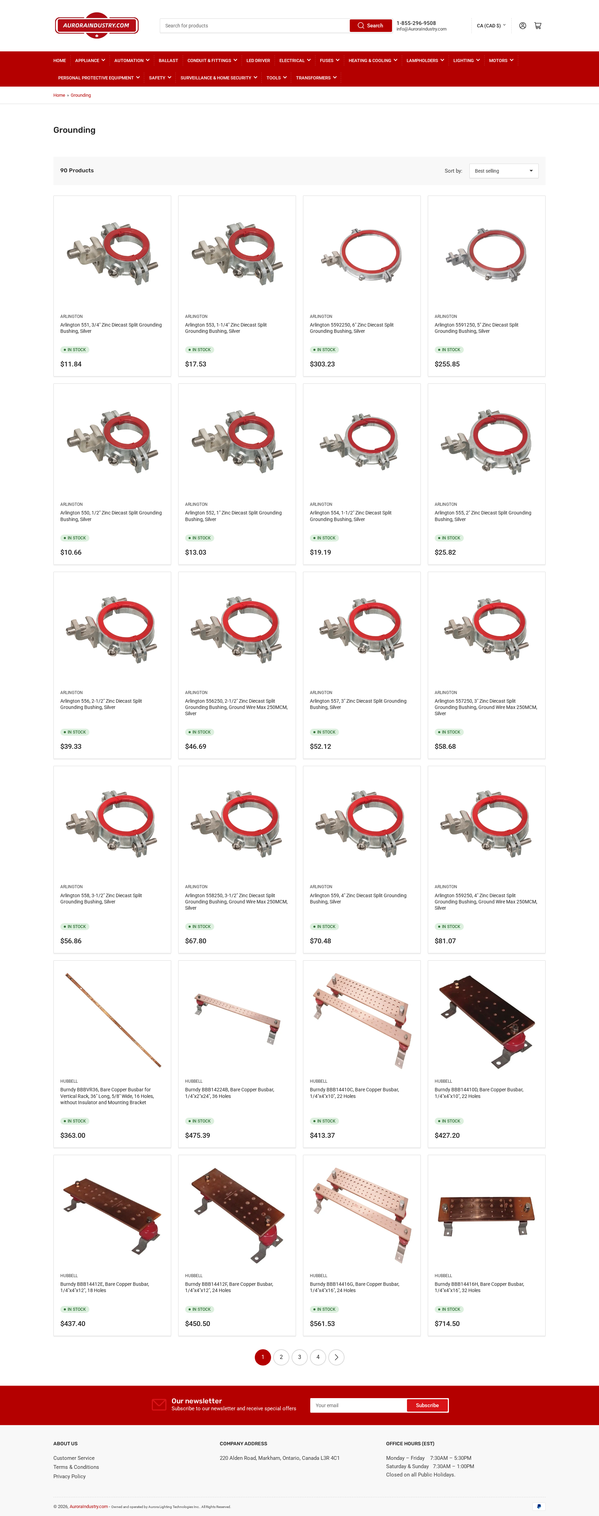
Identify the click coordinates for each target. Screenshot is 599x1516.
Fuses (326, 60)
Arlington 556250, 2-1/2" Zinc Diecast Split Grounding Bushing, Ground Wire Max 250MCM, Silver (236, 707)
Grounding (81, 95)
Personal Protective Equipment (96, 77)
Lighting (463, 60)
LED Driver (258, 60)
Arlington (71, 316)
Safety (157, 77)
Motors (498, 60)
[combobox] (276, 25)
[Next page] (336, 1357)
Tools (274, 77)
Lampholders (422, 60)
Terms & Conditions (76, 1467)
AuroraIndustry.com (89, 1506)
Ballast (168, 60)
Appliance (87, 60)
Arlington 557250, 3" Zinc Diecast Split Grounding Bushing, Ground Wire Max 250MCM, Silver (486, 707)
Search (375, 26)
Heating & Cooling (370, 60)
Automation (129, 60)
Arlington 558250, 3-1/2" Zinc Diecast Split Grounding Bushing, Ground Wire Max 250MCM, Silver (236, 902)
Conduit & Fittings (209, 60)
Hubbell (69, 1081)
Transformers (313, 77)
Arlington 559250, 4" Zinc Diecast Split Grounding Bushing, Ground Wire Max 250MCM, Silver (486, 902)
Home (59, 60)
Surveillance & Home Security (216, 77)
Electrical (292, 60)
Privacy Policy (69, 1476)
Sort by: (453, 171)
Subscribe (427, 1405)
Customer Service (74, 1458)
